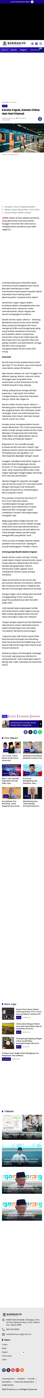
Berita (19, 1017)
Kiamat (37, 716)
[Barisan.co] (14, 43)
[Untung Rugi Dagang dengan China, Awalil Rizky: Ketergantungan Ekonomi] (8, 1043)
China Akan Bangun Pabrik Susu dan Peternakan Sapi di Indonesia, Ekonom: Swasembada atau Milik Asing (28, 1029)
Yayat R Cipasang (8, 118)
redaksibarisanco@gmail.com (18, 1334)
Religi (4, 1348)
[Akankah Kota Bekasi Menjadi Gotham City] (32, 747)
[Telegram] (35, 732)
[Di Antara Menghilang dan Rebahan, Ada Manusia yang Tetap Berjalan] (32, 770)
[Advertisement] (22, 77)
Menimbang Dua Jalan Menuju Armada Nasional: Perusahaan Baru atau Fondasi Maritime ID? (31, 803)
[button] (32, 43)
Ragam (5, 1352)
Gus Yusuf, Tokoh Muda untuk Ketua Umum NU (10, 758)
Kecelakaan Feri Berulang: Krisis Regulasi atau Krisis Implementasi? (10, 803)
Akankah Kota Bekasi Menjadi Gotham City (32, 757)
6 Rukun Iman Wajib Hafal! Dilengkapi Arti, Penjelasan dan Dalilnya (20, 1054)
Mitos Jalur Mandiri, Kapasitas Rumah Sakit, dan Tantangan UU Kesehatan (10, 781)
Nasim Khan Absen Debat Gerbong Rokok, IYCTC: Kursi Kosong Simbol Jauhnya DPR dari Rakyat (28, 1013)
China (13, 716)
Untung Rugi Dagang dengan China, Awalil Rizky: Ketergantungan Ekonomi (29, 1040)
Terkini (4, 1344)
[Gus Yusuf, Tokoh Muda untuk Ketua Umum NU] (11, 747)
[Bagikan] (40, 119)
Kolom (5, 106)
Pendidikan (6, 1059)
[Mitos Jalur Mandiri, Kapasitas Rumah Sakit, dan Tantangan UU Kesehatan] (11, 770)
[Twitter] (30, 732)
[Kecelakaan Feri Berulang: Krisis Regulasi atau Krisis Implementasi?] (11, 793)
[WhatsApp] (40, 732)
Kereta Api (25, 716)
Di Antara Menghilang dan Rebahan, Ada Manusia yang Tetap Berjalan (32, 781)
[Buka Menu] (36, 43)
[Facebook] (26, 732)
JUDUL (5, 218)
